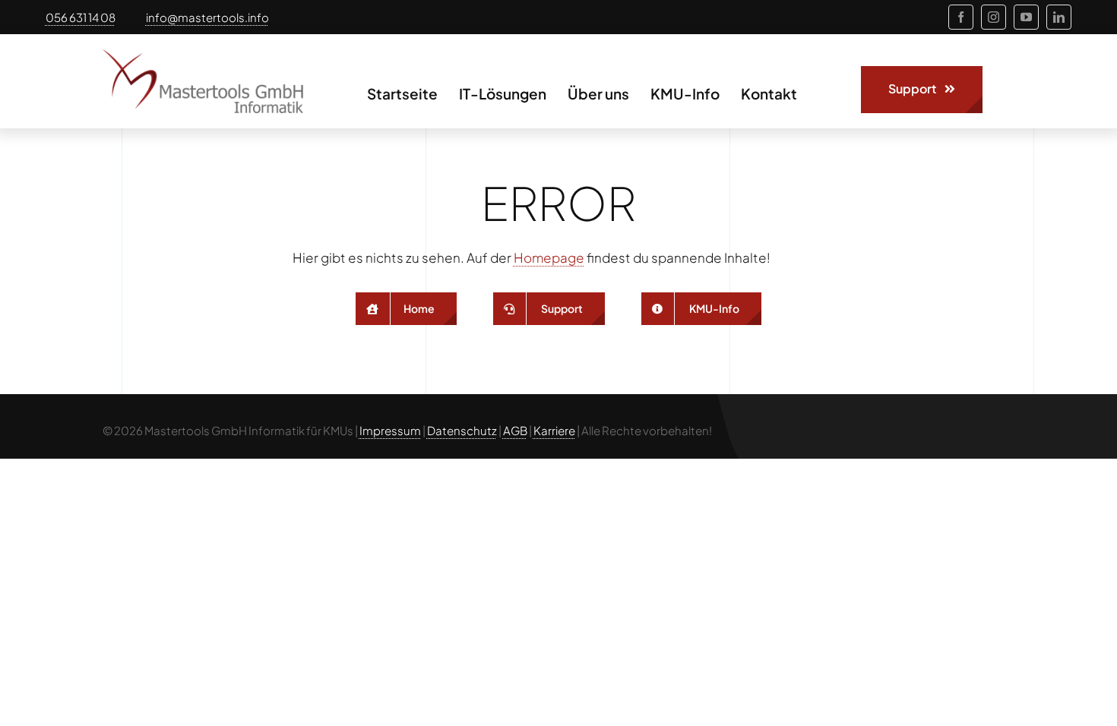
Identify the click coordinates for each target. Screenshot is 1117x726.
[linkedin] (1058, 17)
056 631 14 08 (80, 17)
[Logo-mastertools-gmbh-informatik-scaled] (203, 55)
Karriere (554, 430)
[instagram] (993, 17)
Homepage (549, 257)
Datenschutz (462, 430)
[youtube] (1026, 17)
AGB (515, 430)
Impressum (390, 430)
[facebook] (960, 17)
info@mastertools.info (207, 17)
